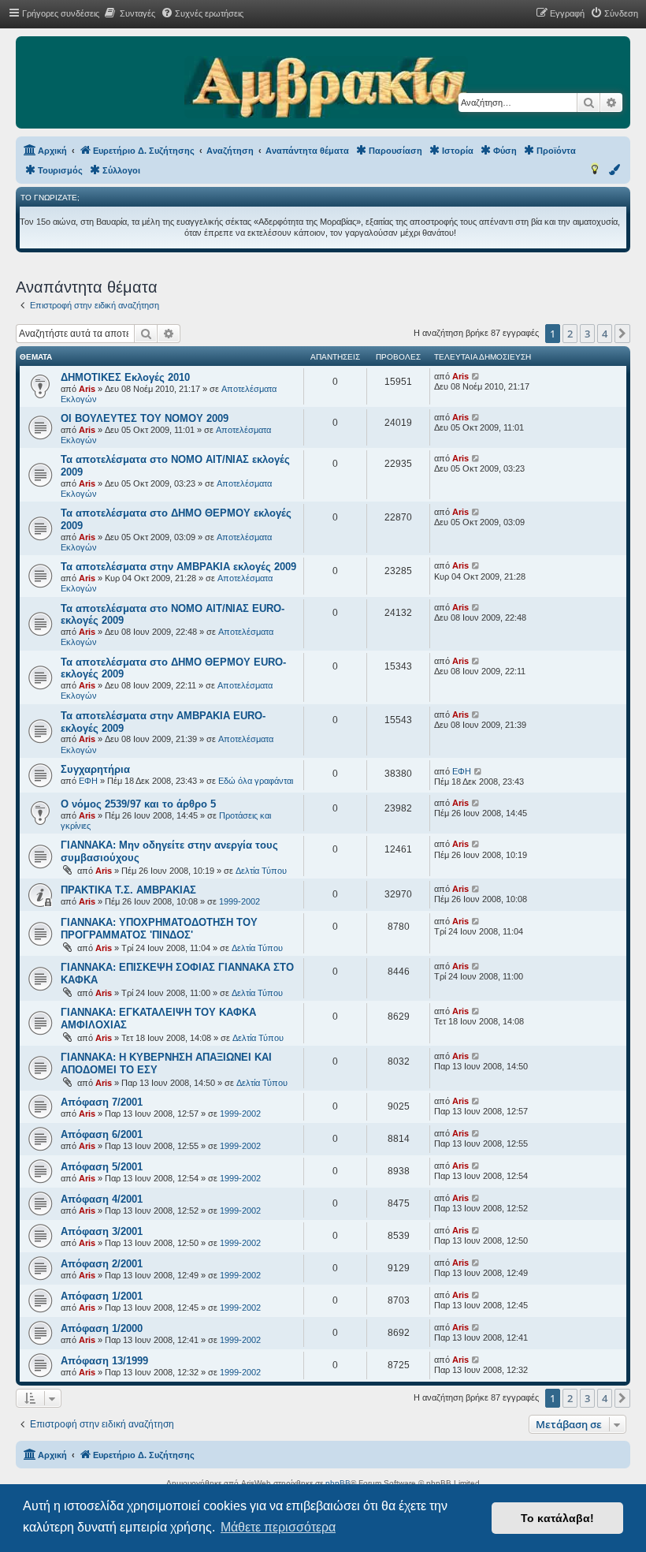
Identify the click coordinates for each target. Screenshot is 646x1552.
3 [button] (587, 333)
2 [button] (570, 333)
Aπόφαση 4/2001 (102, 1199)
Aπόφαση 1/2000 (102, 1328)
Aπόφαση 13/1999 (104, 1361)
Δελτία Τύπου (261, 870)
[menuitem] (129, 13)
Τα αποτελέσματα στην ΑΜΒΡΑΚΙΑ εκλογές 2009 (178, 567)
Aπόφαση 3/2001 (102, 1231)
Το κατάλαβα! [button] (557, 1518)
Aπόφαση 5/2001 (102, 1167)
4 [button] (604, 333)
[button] (622, 333)
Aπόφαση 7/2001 (102, 1102)
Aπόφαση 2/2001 (102, 1264)
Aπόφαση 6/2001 (102, 1134)
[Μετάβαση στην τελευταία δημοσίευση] (476, 376)
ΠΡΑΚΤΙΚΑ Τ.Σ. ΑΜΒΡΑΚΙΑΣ (128, 890)
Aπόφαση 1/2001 (102, 1296)
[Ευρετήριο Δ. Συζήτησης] (326, 88)
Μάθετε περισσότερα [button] (278, 1527)
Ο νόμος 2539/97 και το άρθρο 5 (138, 804)
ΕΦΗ (88, 780)
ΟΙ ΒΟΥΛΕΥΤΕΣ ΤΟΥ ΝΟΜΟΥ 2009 (144, 418)
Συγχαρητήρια (95, 769)
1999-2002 (239, 901)
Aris (87, 389)
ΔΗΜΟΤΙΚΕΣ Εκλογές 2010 (125, 377)
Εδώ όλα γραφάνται (255, 780)
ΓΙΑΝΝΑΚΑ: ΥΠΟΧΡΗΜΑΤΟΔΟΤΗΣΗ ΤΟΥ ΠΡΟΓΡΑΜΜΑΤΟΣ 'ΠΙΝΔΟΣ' (159, 928)
